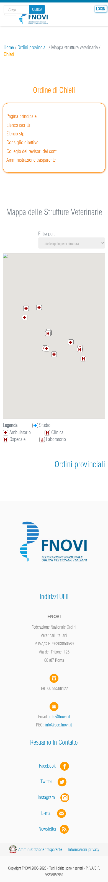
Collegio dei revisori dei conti (32, 151)
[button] (71, 342)
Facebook (49, 766)
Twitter (49, 781)
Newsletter (49, 829)
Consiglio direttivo (22, 142)
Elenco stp (15, 133)
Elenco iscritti (18, 125)
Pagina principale (21, 116)
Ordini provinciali (32, 47)
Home (9, 47)
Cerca (37, 9)
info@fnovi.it (59, 716)
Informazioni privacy (83, 849)
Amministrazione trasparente (31, 160)
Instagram (49, 797)
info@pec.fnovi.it (58, 725)
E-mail (47, 813)
